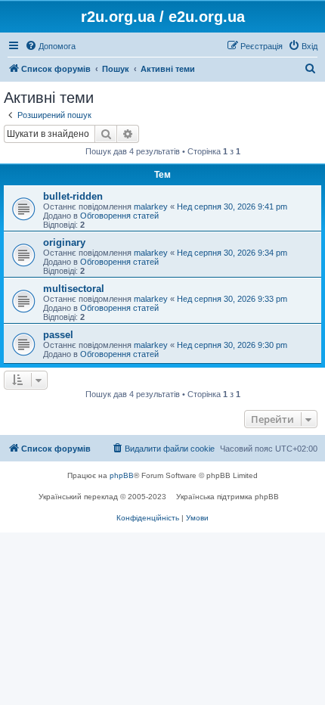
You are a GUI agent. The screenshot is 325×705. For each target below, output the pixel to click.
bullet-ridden (73, 196)
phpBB (122, 475)
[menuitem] (50, 46)
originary (64, 242)
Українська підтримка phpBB (227, 496)
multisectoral (73, 288)
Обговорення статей (119, 215)
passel (58, 334)
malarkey (151, 206)
